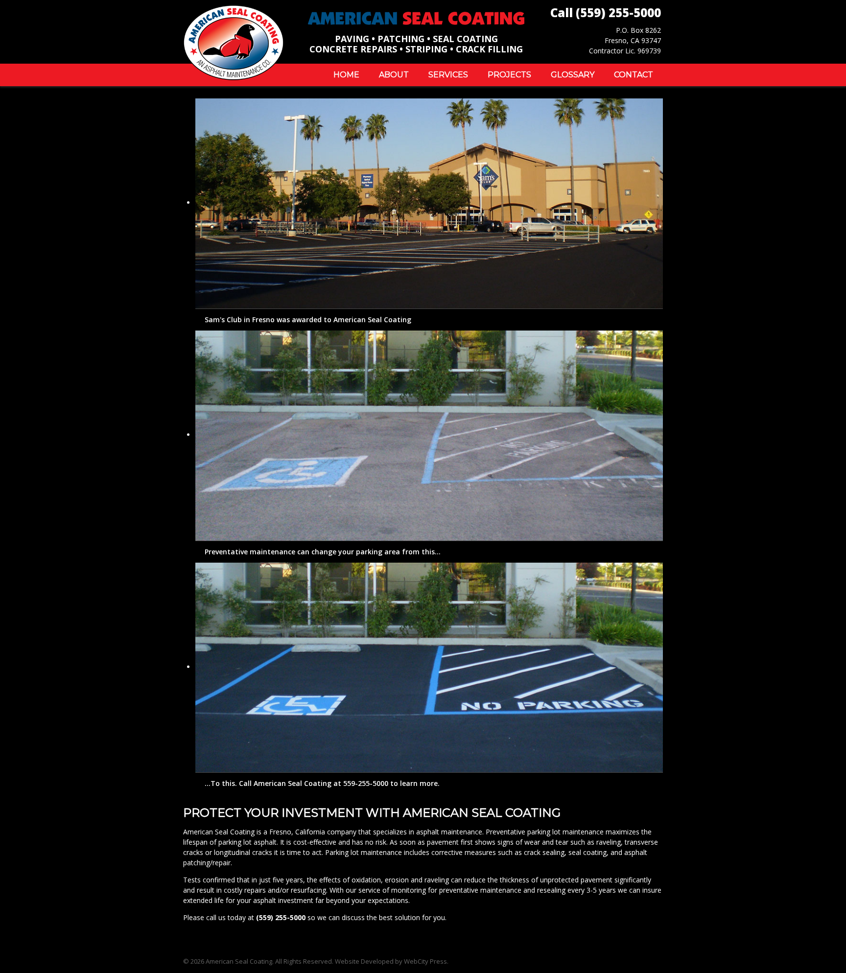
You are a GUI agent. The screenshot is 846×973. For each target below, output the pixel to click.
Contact (633, 74)
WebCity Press (425, 961)
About (394, 74)
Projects (509, 74)
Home (346, 74)
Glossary (572, 74)
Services (448, 74)
